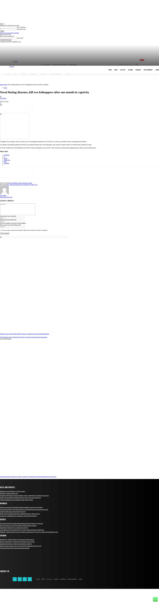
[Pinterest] (16, 108)
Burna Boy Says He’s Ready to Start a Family (12, 491)
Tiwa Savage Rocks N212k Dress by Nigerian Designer (14, 548)
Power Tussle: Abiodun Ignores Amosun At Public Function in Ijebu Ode (20, 497)
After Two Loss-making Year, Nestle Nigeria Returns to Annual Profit (20, 514)
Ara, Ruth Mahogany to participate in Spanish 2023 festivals (17, 541)
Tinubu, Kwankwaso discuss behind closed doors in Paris (16, 500)
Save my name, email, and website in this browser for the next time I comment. (25, 230)
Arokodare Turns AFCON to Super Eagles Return (14, 528)
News (5, 84)
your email (20, 38)
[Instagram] (20, 579)
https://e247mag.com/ (6, 197)
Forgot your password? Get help (9, 33)
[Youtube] (30, 579)
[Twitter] (10, 108)
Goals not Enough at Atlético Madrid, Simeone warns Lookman (18, 525)
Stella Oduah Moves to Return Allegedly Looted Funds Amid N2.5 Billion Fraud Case (24, 509)
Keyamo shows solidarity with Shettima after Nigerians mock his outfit (20, 546)
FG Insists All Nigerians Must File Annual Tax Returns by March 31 (18, 516)
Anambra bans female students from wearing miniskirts (16, 544)
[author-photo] (4, 194)
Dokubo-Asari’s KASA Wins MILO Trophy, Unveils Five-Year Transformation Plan (24, 334)
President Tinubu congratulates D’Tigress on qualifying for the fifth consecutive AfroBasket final (29, 532)
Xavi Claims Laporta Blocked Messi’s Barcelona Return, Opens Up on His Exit (21, 523)
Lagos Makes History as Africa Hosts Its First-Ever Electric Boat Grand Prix (22, 530)
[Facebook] (3, 108)
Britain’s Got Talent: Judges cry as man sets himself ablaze (17, 539)
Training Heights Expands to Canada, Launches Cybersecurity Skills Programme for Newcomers (28, 476)
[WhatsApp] (23, 108)
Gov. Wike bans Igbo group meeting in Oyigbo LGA (22, 184)
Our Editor (3, 98)
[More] (29, 108)
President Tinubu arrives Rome (9, 493)
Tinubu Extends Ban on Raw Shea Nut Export (13, 511)
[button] (79, 596)
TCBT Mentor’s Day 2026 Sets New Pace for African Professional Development (23, 337)
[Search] (137, 64)
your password (21, 29)
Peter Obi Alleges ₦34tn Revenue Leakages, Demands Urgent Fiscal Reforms (21, 507)
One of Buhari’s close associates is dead (20, 183)
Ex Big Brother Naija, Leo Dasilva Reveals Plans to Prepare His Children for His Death (24, 495)
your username (21, 27)
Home (2, 84)
